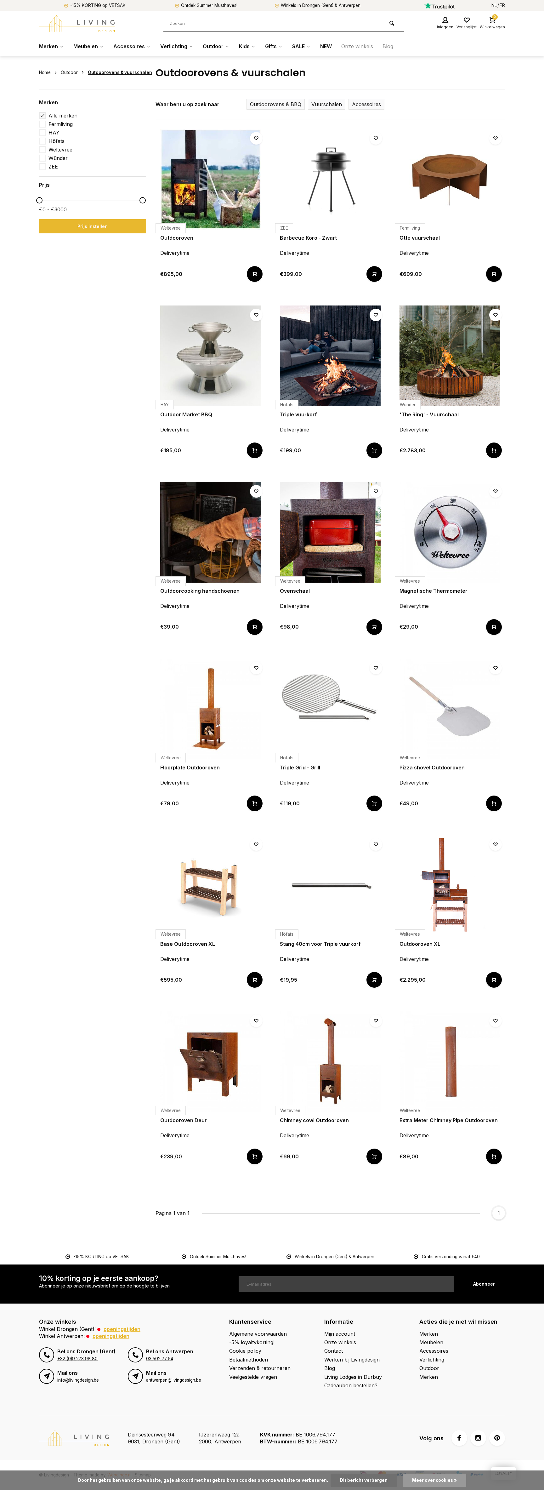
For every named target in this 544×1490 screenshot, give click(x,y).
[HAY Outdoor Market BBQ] (211, 355)
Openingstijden (122, 1329)
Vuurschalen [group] (326, 104)
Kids (244, 46)
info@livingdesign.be (78, 1380)
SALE (298, 46)
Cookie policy (245, 1351)
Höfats (56, 141)
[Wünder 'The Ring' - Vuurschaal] (450, 355)
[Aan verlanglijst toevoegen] (256, 138)
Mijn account (339, 1334)
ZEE (53, 166)
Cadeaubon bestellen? (350, 1385)
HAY (54, 132)
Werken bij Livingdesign (352, 1359)
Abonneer (484, 1284)
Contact (333, 1351)
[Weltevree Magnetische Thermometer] (450, 532)
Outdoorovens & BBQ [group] (275, 104)
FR (502, 5)
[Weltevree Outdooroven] (211, 179)
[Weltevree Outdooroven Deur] (211, 1061)
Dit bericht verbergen (364, 1480)
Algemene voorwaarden (258, 1334)
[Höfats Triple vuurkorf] (330, 355)
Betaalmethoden (248, 1359)
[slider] (39, 200)
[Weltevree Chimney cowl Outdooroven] (330, 1061)
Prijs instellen (92, 226)
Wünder (58, 158)
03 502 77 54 (159, 1358)
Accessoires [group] (366, 104)
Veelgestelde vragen (253, 1377)
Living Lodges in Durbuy (353, 1377)
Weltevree (60, 149)
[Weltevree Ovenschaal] (330, 532)
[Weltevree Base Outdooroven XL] (211, 885)
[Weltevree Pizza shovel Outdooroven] (450, 709)
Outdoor (213, 46)
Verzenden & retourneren (260, 1368)
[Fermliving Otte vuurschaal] (450, 179)
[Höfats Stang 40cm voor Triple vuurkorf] (330, 885)
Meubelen (85, 46)
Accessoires (129, 46)
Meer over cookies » (434, 1480)
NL (494, 5)
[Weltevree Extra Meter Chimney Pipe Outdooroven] (450, 1061)
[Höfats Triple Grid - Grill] (330, 709)
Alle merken (62, 115)
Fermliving (60, 124)
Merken (48, 46)
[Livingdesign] (77, 23)
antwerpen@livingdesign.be (173, 1380)
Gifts (271, 46)
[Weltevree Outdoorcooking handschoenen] (211, 532)
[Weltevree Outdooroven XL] (450, 885)
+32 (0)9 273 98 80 (77, 1358)
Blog (387, 46)
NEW (326, 46)
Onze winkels (357, 46)
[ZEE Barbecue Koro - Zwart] (330, 179)
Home (45, 72)
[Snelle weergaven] (255, 274)
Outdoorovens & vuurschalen (120, 72)
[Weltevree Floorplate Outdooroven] (211, 709)
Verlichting (173, 46)
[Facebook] (459, 1438)
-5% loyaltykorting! (252, 1342)
